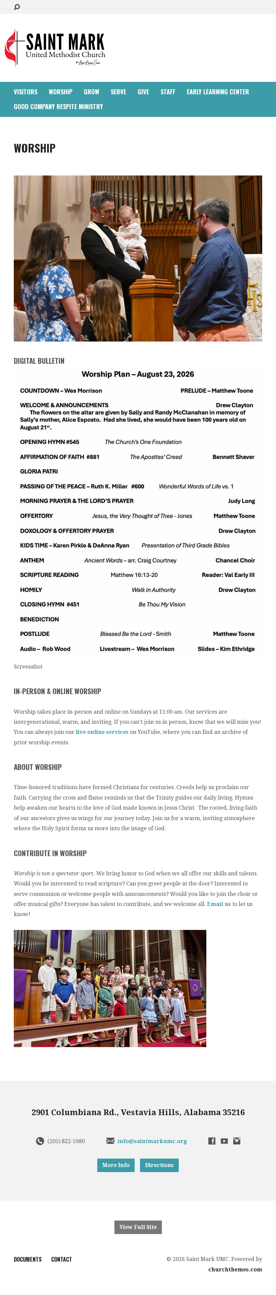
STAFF (168, 92)
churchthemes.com (235, 1269)
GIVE (143, 92)
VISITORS (25, 92)
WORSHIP (60, 92)
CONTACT (61, 1259)
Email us (219, 904)
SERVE (118, 92)
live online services (102, 732)
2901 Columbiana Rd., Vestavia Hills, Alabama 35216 (138, 1112)
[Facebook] (211, 1140)
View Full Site (138, 1227)
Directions (159, 1165)
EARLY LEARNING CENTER (218, 92)
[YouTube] (224, 1140)
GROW (91, 92)
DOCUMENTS (28, 1259)
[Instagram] (236, 1140)
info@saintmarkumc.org (152, 1141)
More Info (116, 1165)
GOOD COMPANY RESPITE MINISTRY (58, 106)
